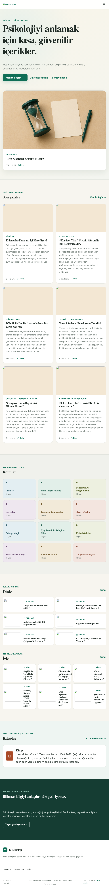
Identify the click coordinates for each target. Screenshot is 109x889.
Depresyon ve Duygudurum (73, 399)
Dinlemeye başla (39, 77)
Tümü (103, 590)
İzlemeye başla (59, 77)
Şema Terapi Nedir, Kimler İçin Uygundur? (99, 698)
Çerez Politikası (50, 884)
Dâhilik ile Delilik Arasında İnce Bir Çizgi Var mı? (27, 325)
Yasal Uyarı (19, 869)
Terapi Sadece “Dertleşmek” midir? (80, 323)
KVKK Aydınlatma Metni (63, 880)
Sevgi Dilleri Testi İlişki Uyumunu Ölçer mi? (28, 675)
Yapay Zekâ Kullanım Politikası (39, 880)
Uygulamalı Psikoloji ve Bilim (21, 399)
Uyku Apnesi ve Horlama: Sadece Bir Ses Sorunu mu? (63, 698)
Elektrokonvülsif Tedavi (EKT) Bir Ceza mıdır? (79, 404)
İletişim (30, 869)
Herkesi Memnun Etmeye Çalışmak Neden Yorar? (34, 640)
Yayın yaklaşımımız (16, 824)
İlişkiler (10, 236)
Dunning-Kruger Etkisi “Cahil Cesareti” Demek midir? (27, 698)
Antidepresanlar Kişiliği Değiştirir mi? (34, 623)
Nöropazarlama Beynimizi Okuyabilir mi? (21, 404)
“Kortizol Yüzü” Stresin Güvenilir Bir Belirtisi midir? (79, 242)
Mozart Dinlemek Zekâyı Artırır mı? (99, 675)
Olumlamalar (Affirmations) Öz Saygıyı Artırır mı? (65, 675)
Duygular (12, 154)
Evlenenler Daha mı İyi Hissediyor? (26, 240)
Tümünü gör (96, 197)
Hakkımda (7, 869)
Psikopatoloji (13, 319)
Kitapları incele (94, 738)
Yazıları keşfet (13, 77)
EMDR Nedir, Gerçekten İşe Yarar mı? (88, 640)
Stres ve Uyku (66, 236)
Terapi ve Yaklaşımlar (71, 319)
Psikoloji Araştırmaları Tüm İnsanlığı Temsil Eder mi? (88, 607)
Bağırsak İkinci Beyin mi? (87, 623)
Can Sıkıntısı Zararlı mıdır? (25, 158)
